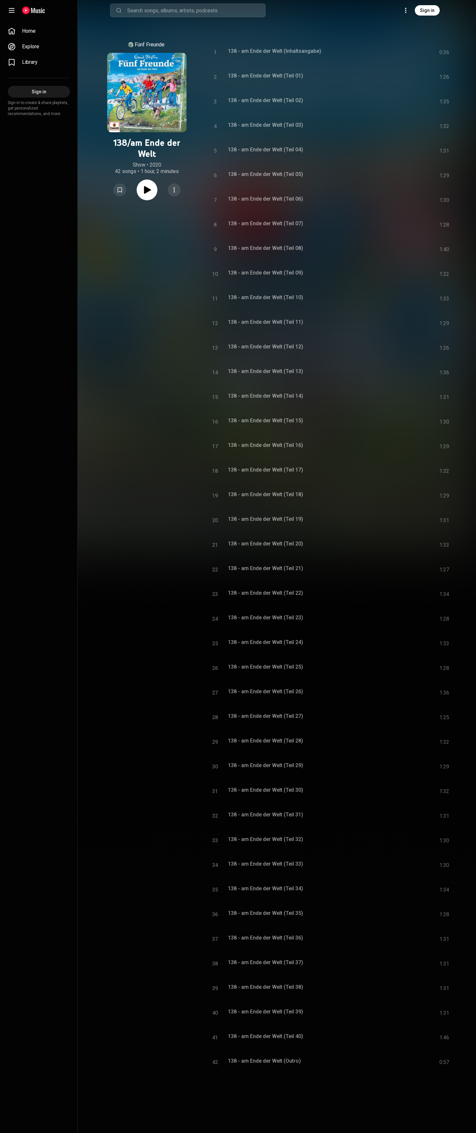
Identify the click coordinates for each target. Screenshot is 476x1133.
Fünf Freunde (149, 44)
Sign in (427, 10)
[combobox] (196, 10)
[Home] (33, 10)
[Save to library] (120, 190)
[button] (119, 189)
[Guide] (12, 10)
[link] (39, 31)
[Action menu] (174, 189)
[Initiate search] (119, 10)
